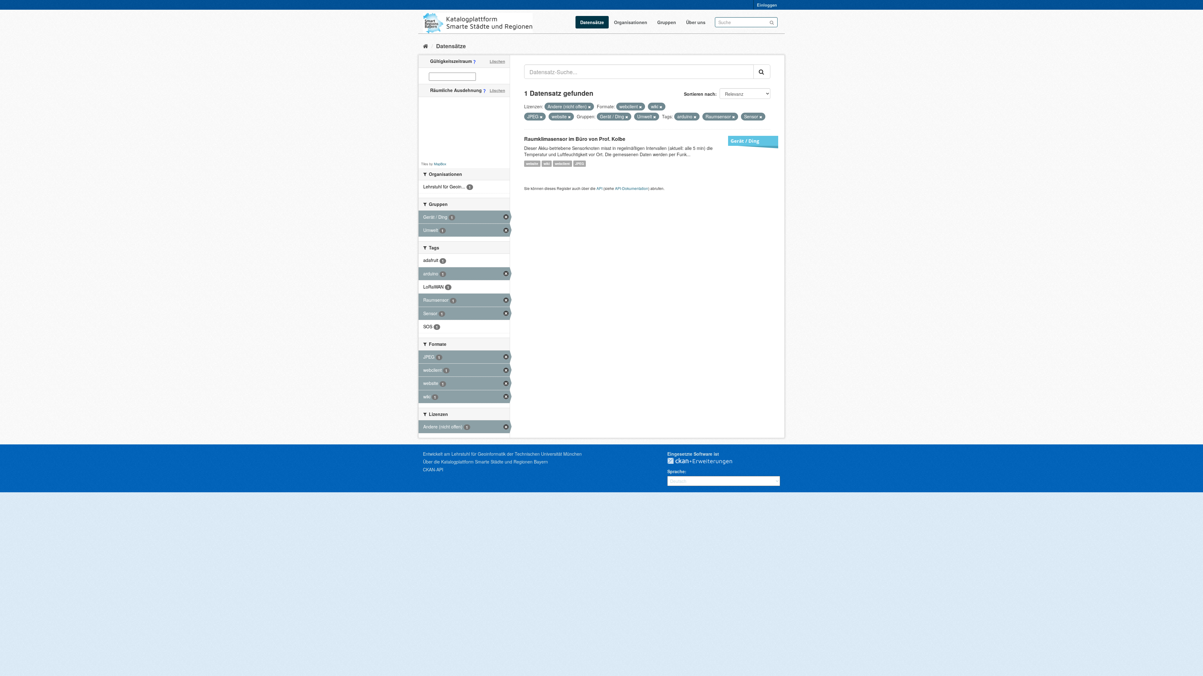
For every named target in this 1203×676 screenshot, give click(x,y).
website (532, 163)
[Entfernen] (589, 106)
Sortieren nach (699, 94)
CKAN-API (433, 469)
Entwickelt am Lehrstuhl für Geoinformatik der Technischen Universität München (502, 454)
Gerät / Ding (745, 141)
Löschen (497, 61)
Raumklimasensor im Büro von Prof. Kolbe (574, 138)
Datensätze (592, 22)
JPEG (579, 163)
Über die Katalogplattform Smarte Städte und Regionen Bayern (485, 461)
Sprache (676, 471)
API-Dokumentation (631, 188)
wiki (547, 163)
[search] (761, 71)
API (599, 188)
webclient (562, 163)
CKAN (704, 461)
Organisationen (630, 22)
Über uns (696, 22)
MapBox (440, 163)
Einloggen (767, 5)
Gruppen (666, 22)
